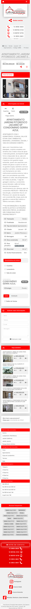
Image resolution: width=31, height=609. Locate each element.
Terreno (4, 458)
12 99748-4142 (18, 30)
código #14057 (9, 532)
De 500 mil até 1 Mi (7, 492)
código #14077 (9, 529)
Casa (3, 450)
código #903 (18, 518)
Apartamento (8, 48)
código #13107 (12, 512)
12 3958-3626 (18, 27)
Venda (10, 46)
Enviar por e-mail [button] (16, 339)
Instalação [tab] (14, 296)
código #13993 (22, 529)
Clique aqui (6, 420)
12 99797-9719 (18, 33)
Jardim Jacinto (6, 441)
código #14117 (22, 532)
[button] (5, 86)
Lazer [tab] (6, 296)
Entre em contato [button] (16, 545)
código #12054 (22, 515)
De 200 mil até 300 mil (8, 487)
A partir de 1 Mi (6, 495)
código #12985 (11, 510)
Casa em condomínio (8, 455)
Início (5, 46)
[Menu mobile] (3, 1)
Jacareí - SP (17, 46)
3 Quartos (5, 472)
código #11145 (9, 521)
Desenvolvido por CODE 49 (15, 608)
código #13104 (9, 526)
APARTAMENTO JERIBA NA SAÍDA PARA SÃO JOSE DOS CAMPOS (14, 352)
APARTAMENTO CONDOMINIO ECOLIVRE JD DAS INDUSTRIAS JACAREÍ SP (15, 388)
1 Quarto (4, 467)
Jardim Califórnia (7, 438)
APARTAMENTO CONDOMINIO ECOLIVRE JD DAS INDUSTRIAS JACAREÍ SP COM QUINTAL (15, 402)
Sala (3, 461)
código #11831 (9, 515)
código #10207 (21, 523)
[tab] (8, 74)
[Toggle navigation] (26, 1)
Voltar (27, 48)
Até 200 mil (5, 484)
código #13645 (8, 534)
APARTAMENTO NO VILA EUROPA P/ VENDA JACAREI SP (13, 364)
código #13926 (22, 526)
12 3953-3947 (14, 563)
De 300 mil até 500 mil (8, 489)
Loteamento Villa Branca (9, 435)
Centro (4, 433)
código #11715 (22, 521)
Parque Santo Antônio (8, 444)
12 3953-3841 (18, 36)
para (9, 523)
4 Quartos (5, 475)
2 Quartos (5, 470)
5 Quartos (5, 478)
